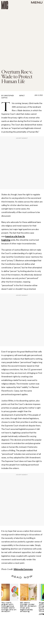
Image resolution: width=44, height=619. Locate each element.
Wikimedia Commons (23, 569)
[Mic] (4, 5)
